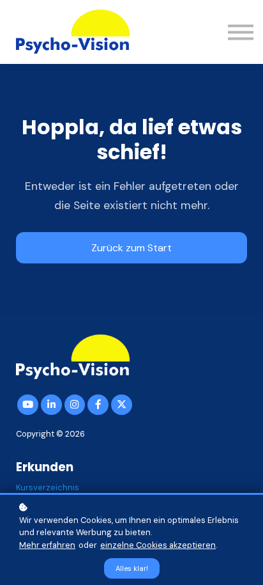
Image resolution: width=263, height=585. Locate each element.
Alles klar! (132, 568)
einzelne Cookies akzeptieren (158, 545)
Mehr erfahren (47, 545)
